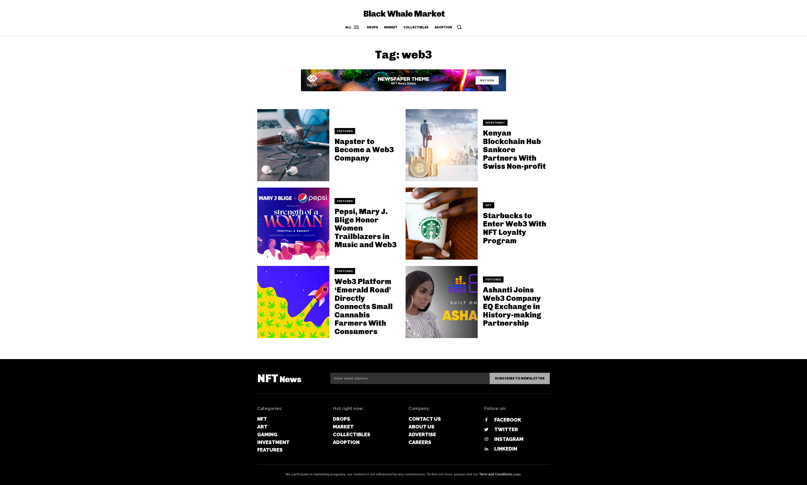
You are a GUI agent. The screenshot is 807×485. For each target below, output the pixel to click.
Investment (495, 122)
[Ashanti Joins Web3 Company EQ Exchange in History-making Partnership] (442, 302)
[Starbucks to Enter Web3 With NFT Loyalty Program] (442, 224)
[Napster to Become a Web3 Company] (293, 145)
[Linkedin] (486, 449)
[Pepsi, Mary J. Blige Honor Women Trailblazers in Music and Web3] (293, 224)
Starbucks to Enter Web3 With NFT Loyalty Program (514, 228)
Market (343, 427)
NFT (488, 205)
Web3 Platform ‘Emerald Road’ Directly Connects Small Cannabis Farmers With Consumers (364, 306)
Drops (341, 419)
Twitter (506, 429)
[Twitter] (486, 429)
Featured (345, 131)
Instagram (508, 439)
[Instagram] (486, 439)
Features (270, 450)
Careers (420, 442)
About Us (421, 427)
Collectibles (351, 434)
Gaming (267, 434)
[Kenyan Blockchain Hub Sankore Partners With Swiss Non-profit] (442, 145)
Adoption (346, 442)
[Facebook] (486, 420)
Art (262, 427)
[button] (459, 26)
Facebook (507, 420)
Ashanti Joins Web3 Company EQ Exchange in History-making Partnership (512, 306)
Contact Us (425, 419)
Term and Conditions (495, 474)
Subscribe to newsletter (520, 378)
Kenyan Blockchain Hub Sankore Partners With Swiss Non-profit (514, 149)
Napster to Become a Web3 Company (364, 150)
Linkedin (505, 449)
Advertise (422, 434)
